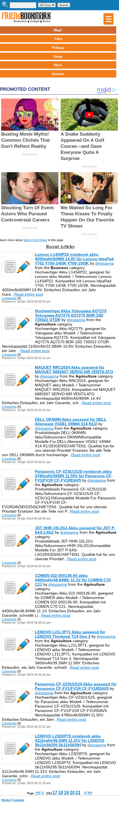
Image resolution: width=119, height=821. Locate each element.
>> (89, 792)
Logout (18, 800)
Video (58, 38)
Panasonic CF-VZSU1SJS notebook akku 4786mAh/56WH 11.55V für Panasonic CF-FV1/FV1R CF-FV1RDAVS (74, 475)
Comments (9, 298)
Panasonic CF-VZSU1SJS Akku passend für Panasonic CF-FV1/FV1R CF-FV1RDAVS (76, 686)
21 (78, 792)
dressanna (104, 263)
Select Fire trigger (35, 240)
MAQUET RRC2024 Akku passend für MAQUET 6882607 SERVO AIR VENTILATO (74, 369)
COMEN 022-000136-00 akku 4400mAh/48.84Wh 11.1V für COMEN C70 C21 (73, 580)
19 (66, 792)
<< (38, 792)
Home (5, 800)
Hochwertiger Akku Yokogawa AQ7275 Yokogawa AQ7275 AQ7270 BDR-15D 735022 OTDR (71, 315)
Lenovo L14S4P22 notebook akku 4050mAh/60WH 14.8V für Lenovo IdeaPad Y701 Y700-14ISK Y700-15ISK (74, 258)
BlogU (58, 30)
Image (58, 56)
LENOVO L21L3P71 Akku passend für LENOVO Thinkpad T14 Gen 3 (70, 634)
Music (58, 65)
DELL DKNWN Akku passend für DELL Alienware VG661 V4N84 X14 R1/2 (71, 421)
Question (58, 73)
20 (72, 792)
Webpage (57, 47)
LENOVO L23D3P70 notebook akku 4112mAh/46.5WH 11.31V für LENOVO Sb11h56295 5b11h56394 (69, 740)
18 (60, 792)
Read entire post (28, 294)
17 (54, 792)
